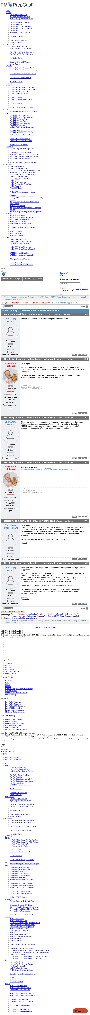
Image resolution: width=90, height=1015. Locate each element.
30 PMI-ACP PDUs (17, 97)
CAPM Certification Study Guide (21, 196)
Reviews (9, 214)
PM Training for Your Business (20, 158)
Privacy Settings (10, 695)
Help (7, 683)
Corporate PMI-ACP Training (20, 62)
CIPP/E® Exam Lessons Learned (21, 265)
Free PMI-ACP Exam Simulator (21, 131)
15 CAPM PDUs (16, 103)
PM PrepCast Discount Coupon (16, 693)
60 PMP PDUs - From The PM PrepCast (24, 88)
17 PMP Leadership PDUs (19, 93)
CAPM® (9, 66)
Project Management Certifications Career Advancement (29, 952)
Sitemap (8, 687)
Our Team (8, 665)
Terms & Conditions (12, 671)
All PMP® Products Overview (20, 32)
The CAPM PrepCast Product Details (23, 74)
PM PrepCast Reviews (17, 215)
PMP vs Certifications (17, 206)
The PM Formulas (16, 24)
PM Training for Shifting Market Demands (24, 156)
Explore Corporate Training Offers (22, 149)
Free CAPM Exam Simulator (20, 139)
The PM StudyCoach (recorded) (21, 26)
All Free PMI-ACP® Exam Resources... (24, 135)
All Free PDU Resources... (19, 145)
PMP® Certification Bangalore (20, 184)
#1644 (86, 417)
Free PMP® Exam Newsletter (20, 123)
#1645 (86, 462)
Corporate (9, 147)
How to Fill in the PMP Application (22, 174)
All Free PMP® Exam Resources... (22, 127)
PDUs (8, 86)
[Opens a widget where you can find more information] (80, 1011)
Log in (4, 754)
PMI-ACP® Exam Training (14, 723)
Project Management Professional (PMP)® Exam (30, 297)
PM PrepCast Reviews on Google (21, 217)
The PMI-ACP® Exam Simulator (21, 54)
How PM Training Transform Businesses (24, 154)
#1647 (86, 521)
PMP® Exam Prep (11, 727)
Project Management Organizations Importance (26, 212)
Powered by (39, 627)
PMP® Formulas (15, 186)
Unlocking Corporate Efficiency (21, 152)
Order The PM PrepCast (18, 15)
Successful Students (16, 235)
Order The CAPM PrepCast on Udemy (23, 70)
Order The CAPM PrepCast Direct (22, 68)
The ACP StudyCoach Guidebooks (22, 52)
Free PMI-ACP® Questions (15, 706)
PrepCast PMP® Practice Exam (16, 729)
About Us (8, 663)
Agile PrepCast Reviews (18, 221)
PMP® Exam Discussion (18, 239)
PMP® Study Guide (17, 166)
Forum (8, 237)
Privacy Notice (10, 673)
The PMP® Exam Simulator (19, 23)
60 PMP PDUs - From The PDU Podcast (24, 89)
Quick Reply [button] (74, 355)
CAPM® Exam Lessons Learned (21, 255)
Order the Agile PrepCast (18, 46)
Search (39, 279)
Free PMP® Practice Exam (19, 119)
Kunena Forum (49, 627)
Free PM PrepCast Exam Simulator (22, 117)
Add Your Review (16, 231)
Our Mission (9, 667)
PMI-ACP (66, 635)
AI (7, 109)
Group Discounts (16, 42)
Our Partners (9, 669)
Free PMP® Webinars (17, 125)
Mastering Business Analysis (15, 712)
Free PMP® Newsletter (13, 702)
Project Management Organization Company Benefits (28, 956)
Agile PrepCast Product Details (20, 48)
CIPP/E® (9, 84)
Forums (5, 279)
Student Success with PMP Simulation (23, 162)
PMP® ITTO (14, 180)
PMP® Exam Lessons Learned (20, 241)
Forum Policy (29, 279)
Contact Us (9, 681)
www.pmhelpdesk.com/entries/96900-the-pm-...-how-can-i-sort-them (47, 469)
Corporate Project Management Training (19, 689)
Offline (10, 344)
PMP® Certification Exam (19, 176)
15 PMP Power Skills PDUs (19, 91)
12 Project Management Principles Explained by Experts (29, 950)
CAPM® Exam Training (13, 725)
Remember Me (67, 290)
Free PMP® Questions (13, 704)
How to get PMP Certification (20, 178)
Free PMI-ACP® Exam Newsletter (22, 133)
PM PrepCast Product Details (20, 17)
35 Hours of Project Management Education (25, 170)
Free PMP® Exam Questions (20, 243)
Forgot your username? (81, 289)
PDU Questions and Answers (20, 259)
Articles (8, 164)
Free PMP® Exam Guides (19, 121)
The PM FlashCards (17, 30)
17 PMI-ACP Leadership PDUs (21, 99)
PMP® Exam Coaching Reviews (21, 223)
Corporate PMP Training (18, 40)
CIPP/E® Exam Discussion (19, 263)
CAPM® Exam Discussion (19, 253)
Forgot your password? (13, 757)
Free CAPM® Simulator (13, 708)
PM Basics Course (16, 36)
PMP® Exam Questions (18, 182)
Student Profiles (15, 233)
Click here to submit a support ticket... (63, 303)
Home (8, 11)
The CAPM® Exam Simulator (20, 78)
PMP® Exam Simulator (13, 719)
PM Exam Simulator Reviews (20, 219)
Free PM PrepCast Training (19, 115)
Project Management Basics (14, 710)
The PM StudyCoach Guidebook (21, 28)
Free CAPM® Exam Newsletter (21, 141)
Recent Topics (15, 279)
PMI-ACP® (10, 44)
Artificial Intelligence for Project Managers (24, 111)
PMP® (8, 13)
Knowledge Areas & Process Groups (22, 172)
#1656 (86, 563)
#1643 (86, 359)
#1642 (86, 314)
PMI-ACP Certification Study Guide (22, 192)
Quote (85, 355)
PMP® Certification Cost (18, 168)
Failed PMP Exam (16, 188)
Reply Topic (8, 306)
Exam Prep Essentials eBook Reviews (23, 227)
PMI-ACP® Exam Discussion (20, 247)
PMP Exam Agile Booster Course (21, 19)
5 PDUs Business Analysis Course (22, 107)
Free (7, 113)
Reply (80, 355)
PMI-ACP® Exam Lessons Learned (22, 249)
